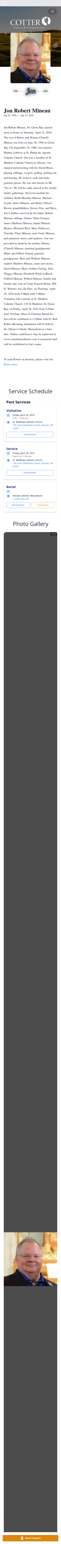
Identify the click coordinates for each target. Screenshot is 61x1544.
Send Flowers (43, 505)
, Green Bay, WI (21, 498)
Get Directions (30, 434)
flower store (10, 364)
